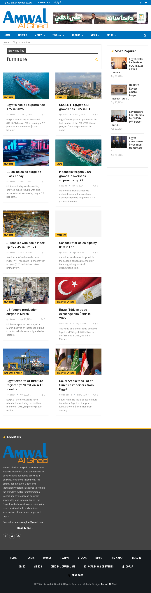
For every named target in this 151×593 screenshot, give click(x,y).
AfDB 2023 (77, 575)
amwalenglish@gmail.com (29, 522)
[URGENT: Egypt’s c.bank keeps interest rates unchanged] (119, 89)
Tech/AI (57, 35)
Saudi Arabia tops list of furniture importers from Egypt (76, 385)
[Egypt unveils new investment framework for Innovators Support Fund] (119, 142)
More (110, 35)
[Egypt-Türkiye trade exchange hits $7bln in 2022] (78, 290)
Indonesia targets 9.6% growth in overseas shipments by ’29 (75, 176)
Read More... (25, 528)
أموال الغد (56, 2)
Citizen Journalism (63, 566)
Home (7, 35)
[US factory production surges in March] (26, 290)
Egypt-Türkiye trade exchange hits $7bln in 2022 (75, 314)
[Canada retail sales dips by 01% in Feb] (78, 224)
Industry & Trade (65, 302)
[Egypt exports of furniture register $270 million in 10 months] (26, 362)
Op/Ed (21, 566)
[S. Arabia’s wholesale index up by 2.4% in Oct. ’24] (26, 224)
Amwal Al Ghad (109, 584)
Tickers (22, 35)
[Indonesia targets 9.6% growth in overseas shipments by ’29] (78, 152)
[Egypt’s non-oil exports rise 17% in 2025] (26, 85)
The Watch (116, 557)
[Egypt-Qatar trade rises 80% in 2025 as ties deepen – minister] (119, 63)
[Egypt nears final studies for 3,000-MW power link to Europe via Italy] (119, 116)
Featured (8, 97)
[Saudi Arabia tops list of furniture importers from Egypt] (78, 362)
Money (38, 35)
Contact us (44, 2)
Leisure (136, 557)
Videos (38, 566)
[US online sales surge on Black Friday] (26, 152)
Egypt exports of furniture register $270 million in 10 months (24, 385)
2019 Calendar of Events (99, 566)
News (93, 35)
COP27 (129, 566)
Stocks (75, 35)
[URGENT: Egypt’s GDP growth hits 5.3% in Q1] (78, 85)
